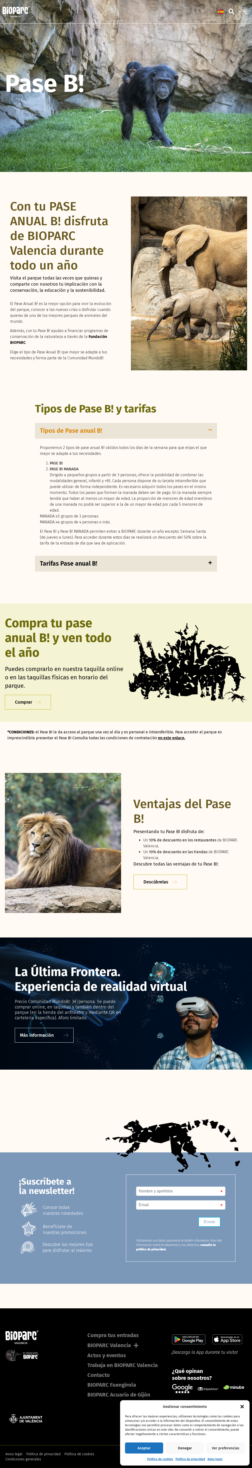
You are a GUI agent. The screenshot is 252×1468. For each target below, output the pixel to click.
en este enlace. (171, 738)
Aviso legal (214, 1459)
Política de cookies (160, 1459)
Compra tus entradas (113, 1335)
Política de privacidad (190, 1459)
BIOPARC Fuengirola (111, 1385)
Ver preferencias (225, 1448)
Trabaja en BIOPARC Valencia (122, 1365)
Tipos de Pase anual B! (71, 430)
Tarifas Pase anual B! (68, 563)
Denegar (185, 1448)
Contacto (98, 1375)
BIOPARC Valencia (109, 1345)
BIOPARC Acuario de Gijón (118, 1394)
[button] (242, 1406)
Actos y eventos (106, 1355)
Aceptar (144, 1448)
